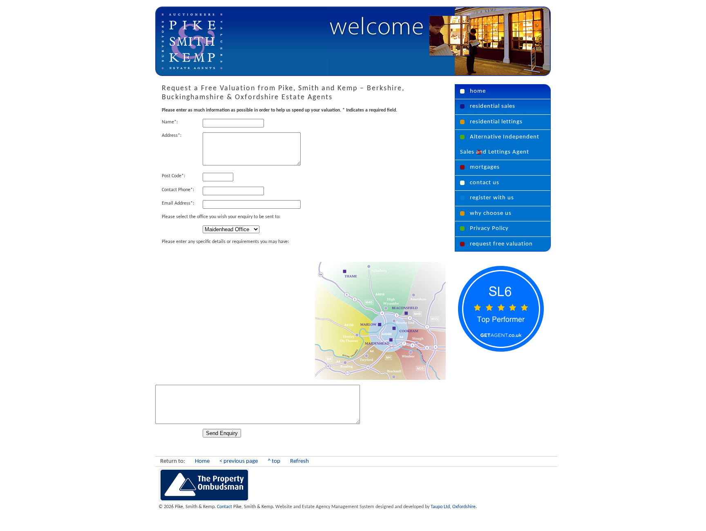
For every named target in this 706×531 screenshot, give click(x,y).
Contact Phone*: (178, 189)
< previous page (238, 461)
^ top (274, 461)
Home (202, 461)
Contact (224, 506)
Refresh (299, 461)
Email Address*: (178, 203)
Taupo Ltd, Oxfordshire (375, 506)
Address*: (171, 135)
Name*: (170, 122)
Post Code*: (173, 176)
